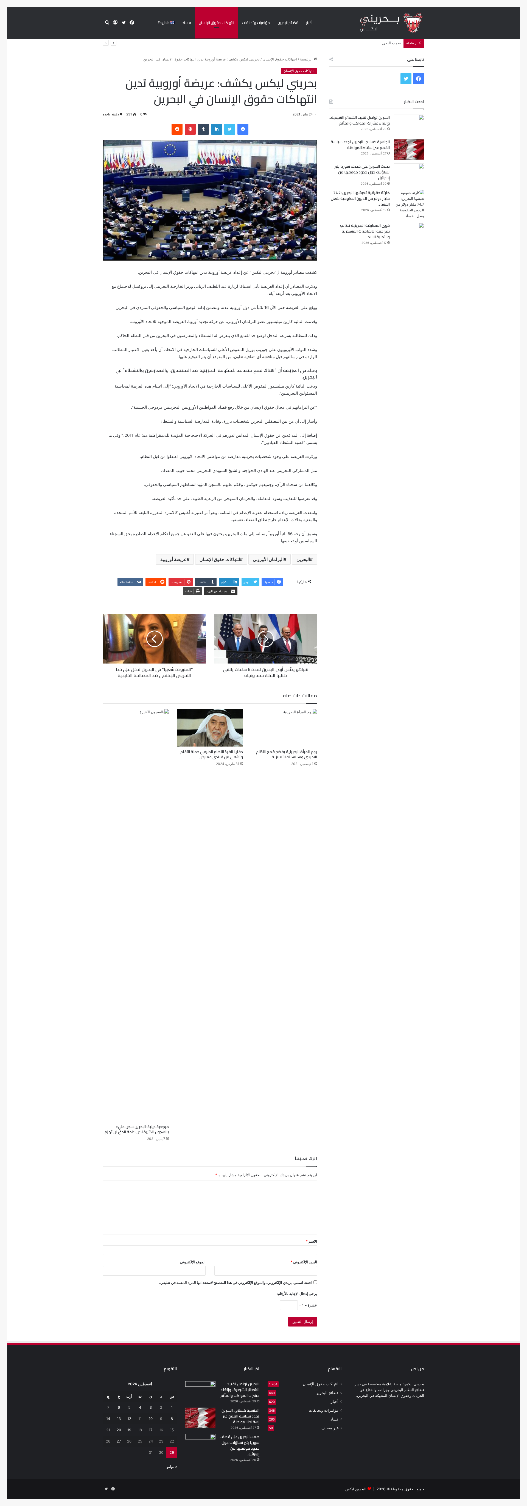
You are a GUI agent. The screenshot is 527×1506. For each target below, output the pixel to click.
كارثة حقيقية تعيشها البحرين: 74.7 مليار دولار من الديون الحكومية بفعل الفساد (360, 198)
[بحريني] (382, 23)
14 (108, 1418)
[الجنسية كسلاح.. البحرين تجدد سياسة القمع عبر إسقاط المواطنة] (409, 149)
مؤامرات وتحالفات (256, 22)
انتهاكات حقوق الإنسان (216, 22)
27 (119, 1441)
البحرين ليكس (355, 1489)
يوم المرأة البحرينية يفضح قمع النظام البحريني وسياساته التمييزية (286, 754)
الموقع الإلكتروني (193, 1262)
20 (119, 1430)
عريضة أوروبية (173, 559)
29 (172, 1452)
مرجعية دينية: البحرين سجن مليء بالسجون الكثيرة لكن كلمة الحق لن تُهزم (137, 1129)
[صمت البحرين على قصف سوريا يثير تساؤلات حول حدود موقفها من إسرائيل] (409, 174)
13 (119, 1418)
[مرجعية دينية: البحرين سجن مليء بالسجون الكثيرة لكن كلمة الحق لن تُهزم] (136, 915)
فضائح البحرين (287, 22)
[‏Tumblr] (203, 129)
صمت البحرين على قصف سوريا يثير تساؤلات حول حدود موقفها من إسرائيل (344, 43)
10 (151, 1418)
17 (150, 1430)
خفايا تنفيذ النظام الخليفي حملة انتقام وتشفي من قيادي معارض (211, 754)
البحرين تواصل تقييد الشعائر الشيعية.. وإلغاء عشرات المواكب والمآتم (359, 120)
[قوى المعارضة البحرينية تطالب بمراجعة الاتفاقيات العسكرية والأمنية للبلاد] (409, 233)
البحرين (303, 559)
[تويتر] (229, 129)
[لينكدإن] (216, 129)
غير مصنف (329, 1428)
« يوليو (172, 1466)
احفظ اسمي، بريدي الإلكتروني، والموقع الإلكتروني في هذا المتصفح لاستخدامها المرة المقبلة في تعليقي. (235, 1282)
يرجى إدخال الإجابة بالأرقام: (297, 1293)
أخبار (309, 22)
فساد (186, 22)
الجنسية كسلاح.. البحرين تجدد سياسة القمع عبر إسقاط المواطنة (360, 144)
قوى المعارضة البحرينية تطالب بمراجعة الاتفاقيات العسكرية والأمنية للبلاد (365, 231)
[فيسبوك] (242, 129)
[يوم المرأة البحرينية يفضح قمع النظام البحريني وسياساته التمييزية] (284, 727)
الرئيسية (307, 59)
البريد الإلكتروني (303, 1262)
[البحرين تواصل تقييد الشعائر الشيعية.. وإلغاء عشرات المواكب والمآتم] (409, 125)
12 (129, 1418)
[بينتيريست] (190, 129)
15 (172, 1430)
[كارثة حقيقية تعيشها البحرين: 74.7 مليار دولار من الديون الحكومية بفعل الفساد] (409, 204)
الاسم (311, 1241)
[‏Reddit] (177, 129)
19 (129, 1430)
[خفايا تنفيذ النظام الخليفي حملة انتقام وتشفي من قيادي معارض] (210, 727)
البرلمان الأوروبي (268, 559)
